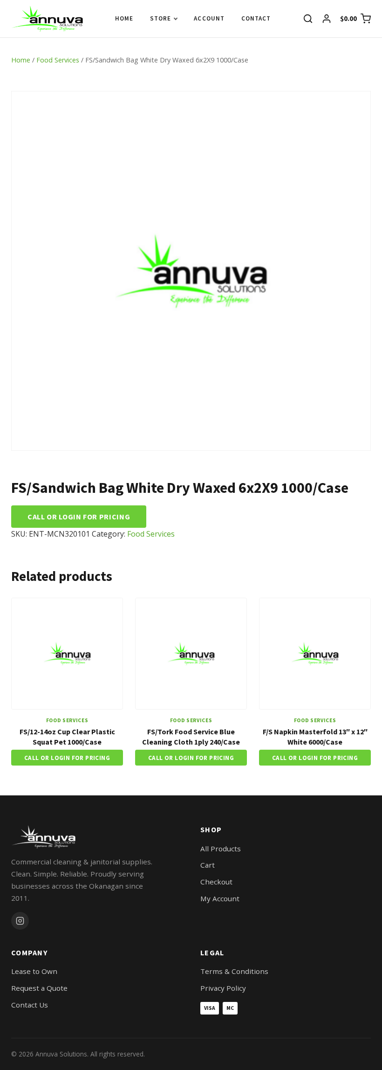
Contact (256, 18)
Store (160, 18)
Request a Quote (39, 988)
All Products (220, 848)
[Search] (308, 19)
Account (209, 18)
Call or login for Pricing (78, 516)
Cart (207, 865)
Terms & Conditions (234, 971)
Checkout (216, 881)
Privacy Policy (223, 988)
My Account (219, 898)
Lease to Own (34, 971)
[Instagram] (20, 921)
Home (124, 18)
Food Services (57, 59)
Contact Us (29, 1004)
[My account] (326, 19)
